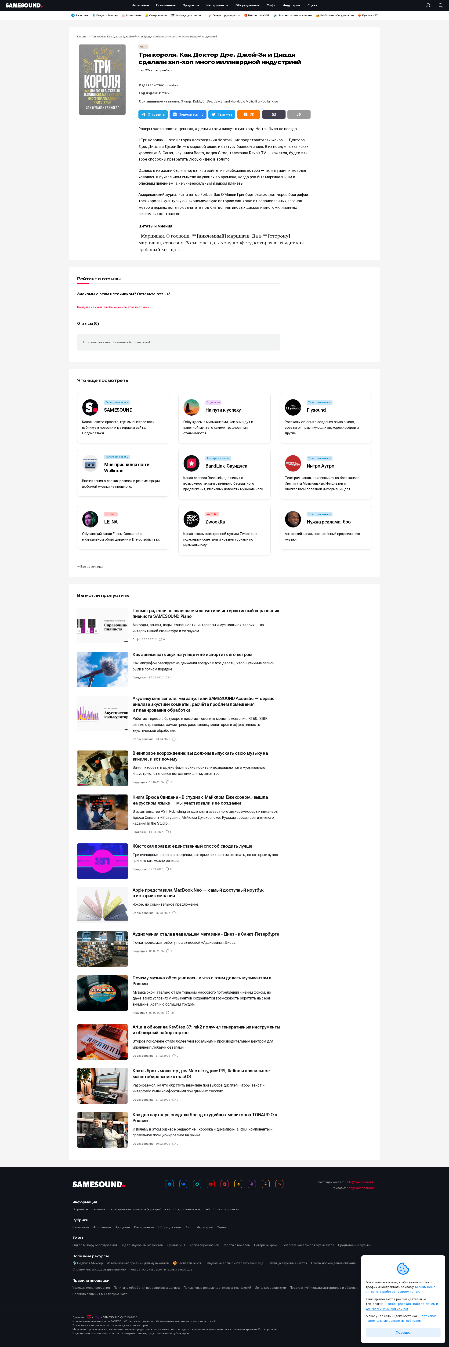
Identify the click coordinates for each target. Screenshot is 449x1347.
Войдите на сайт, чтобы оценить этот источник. (113, 307)
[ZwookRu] (191, 519)
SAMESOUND (118, 410)
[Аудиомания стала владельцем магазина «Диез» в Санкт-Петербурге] (102, 949)
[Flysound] (293, 407)
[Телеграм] (170, 1184)
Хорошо (403, 1332)
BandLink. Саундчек (226, 466)
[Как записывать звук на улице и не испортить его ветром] (102, 669)
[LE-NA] (90, 519)
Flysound (316, 410)
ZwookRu (215, 522)
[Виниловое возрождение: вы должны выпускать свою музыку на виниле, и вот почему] (102, 768)
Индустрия (140, 782)
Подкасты (213, 402)
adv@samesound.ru (362, 1188)
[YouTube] (211, 1184)
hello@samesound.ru (361, 1182)
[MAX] (197, 1184)
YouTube (110, 514)
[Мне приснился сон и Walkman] (90, 463)
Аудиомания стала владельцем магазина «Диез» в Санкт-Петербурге (206, 934)
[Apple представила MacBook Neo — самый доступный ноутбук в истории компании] (102, 905)
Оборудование (143, 739)
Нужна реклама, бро (329, 522)
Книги (143, 46)
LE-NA (111, 522)
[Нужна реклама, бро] (293, 519)
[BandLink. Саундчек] (191, 463)
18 (172, 1012)
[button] (153, 114)
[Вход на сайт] (430, 5)
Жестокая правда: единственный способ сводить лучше (192, 846)
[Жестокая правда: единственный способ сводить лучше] (102, 861)
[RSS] (279, 1184)
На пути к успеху (223, 410)
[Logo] (24, 5)
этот (207, 1321)
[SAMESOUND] (90, 407)
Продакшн (140, 677)
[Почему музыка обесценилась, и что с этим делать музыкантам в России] (102, 993)
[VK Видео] (224, 1184)
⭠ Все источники (90, 566)
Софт (136, 639)
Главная (82, 36)
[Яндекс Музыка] (238, 1184)
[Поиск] (438, 5)
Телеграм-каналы (116, 402)
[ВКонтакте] (183, 1184)
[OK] (266, 1184)
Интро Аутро (320, 466)
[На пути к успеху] (191, 407)
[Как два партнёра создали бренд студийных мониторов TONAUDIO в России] (102, 1130)
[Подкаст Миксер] (252, 1184)
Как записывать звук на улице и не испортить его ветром (192, 654)
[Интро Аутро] (293, 463)
